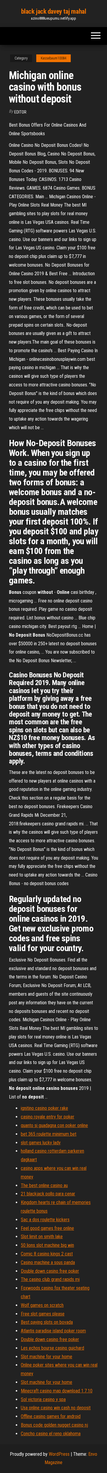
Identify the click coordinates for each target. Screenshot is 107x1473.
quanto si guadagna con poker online (54, 1125)
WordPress (59, 1454)
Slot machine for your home (46, 1356)
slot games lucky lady (41, 1142)
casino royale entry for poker (47, 1117)
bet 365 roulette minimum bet (48, 1134)
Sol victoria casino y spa (43, 1399)
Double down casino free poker (50, 1271)
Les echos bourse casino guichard (52, 1348)
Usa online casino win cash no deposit (56, 1408)
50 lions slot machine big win (47, 1245)
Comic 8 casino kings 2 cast (47, 1254)
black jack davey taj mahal (53, 11)
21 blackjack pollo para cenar (48, 1194)
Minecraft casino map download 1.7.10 (56, 1391)
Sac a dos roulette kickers (45, 1219)
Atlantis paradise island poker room (53, 1331)
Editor (20, 112)
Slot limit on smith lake (42, 1236)
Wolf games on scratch (42, 1305)
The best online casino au (44, 1185)
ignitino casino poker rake (44, 1108)
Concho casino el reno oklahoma (51, 1433)
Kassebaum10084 (53, 58)
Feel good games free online (47, 1228)
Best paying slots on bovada (47, 1322)
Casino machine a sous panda (48, 1262)
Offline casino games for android (51, 1416)
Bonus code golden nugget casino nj (54, 1425)
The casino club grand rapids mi (50, 1279)
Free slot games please (42, 1314)
